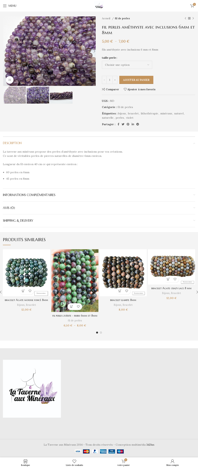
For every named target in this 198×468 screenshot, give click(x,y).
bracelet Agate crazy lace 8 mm (171, 288)
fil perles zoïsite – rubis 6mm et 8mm (74, 315)
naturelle (108, 117)
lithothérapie (149, 113)
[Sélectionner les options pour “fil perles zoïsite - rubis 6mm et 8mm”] (71, 306)
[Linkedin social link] (133, 124)
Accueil (106, 18)
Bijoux (21, 305)
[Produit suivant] (193, 18)
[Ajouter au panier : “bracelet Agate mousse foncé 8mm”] (23, 291)
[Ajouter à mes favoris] (29, 291)
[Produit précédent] (185, 18)
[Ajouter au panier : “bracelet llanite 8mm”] (119, 291)
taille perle (109, 57)
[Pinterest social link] (128, 124)
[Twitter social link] (122, 124)
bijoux (122, 113)
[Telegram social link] (137, 124)
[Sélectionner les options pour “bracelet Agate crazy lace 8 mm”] (168, 279)
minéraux (166, 113)
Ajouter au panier (136, 80)
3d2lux (150, 444)
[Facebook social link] (118, 124)
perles (120, 117)
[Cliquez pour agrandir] (10, 80)
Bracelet (31, 305)
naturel (178, 113)
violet (129, 117)
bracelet (133, 113)
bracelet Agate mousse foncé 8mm (26, 300)
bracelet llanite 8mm (123, 300)
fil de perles (122, 18)
